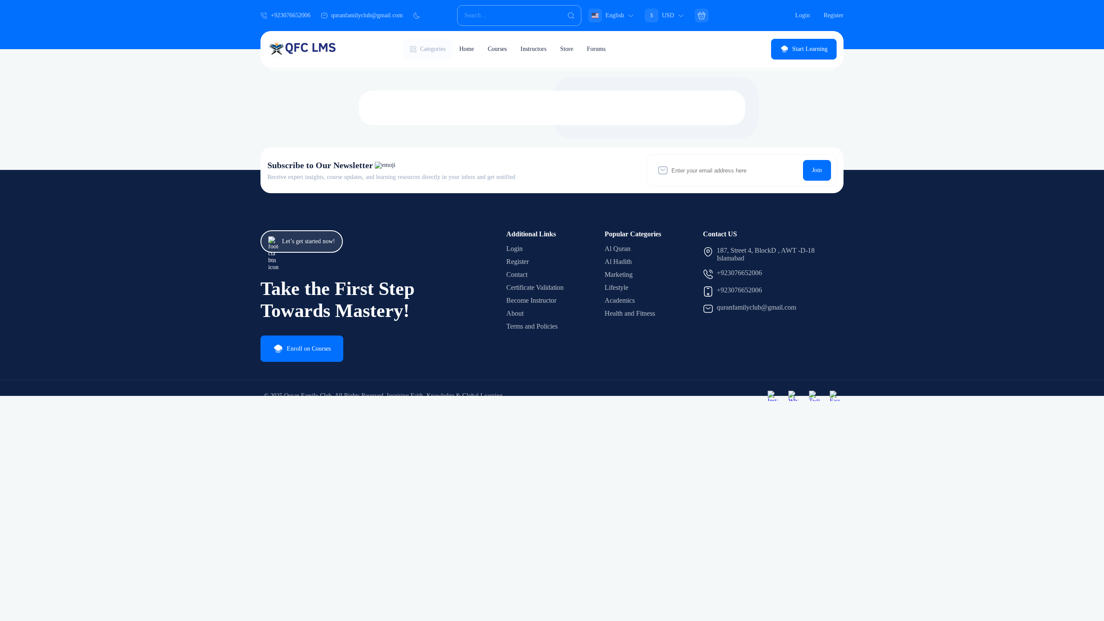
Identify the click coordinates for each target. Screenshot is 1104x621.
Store (566, 49)
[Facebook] (835, 396)
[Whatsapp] (793, 396)
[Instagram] (773, 396)
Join (817, 170)
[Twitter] (814, 396)
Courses (497, 49)
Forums (596, 49)
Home (466, 49)
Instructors (533, 49)
